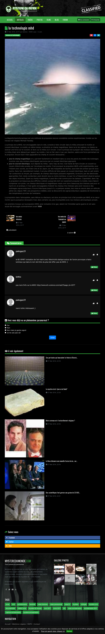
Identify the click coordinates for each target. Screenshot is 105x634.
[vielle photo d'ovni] (70, 579)
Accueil (11, 19)
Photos (40, 19)
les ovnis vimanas (19, 218)
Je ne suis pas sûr (14, 333)
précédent (12, 230)
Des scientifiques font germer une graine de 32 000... (63, 492)
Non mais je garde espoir (16, 330)
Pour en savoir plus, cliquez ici (53, 631)
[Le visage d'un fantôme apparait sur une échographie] (91, 579)
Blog (57, 19)
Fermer (69, 631)
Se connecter (84, 20)
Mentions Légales (19, 624)
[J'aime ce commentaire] (93, 255)
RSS (10, 546)
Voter (52, 337)
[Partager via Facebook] (95, 35)
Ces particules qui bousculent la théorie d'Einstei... (62, 357)
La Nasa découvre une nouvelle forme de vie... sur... (61, 461)
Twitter (11, 542)
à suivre (70, 233)
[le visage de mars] (91, 569)
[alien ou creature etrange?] (81, 579)
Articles (20, 19)
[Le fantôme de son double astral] (59, 590)
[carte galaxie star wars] (59, 579)
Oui (8, 325)
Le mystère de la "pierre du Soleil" (56, 389)
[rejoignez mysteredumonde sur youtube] (59, 569)
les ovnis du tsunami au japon (62, 219)
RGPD (29, 624)
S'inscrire (96, 20)
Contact (37, 624)
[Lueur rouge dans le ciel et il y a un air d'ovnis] (81, 569)
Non (8, 328)
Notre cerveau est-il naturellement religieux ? (60, 420)
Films (49, 19)
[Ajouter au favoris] (92, 35)
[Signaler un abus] (97, 255)
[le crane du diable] (70, 569)
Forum (65, 19)
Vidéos (30, 19)
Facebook (12, 537)
